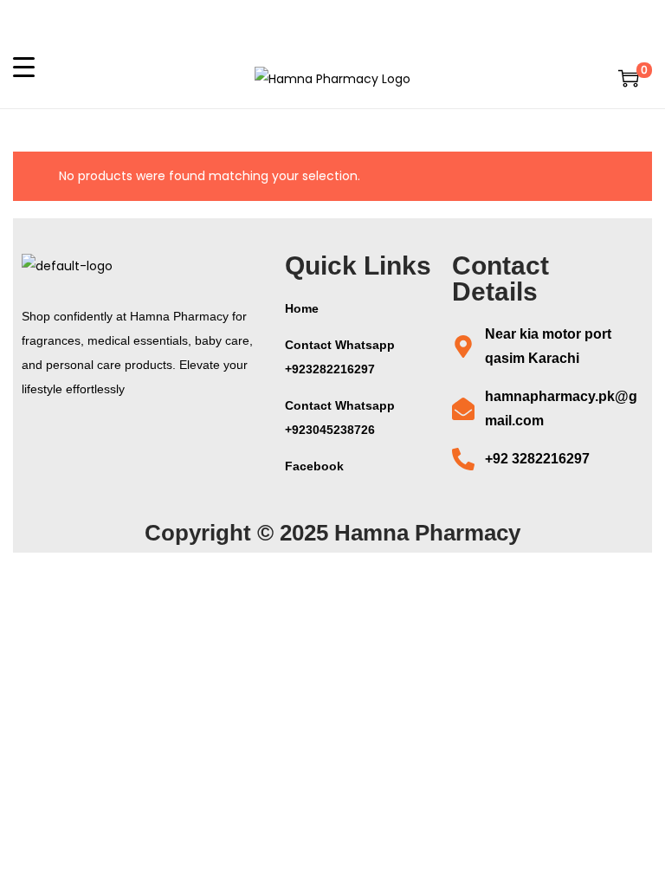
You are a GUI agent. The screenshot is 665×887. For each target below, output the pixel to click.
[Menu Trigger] (24, 66)
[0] (628, 78)
